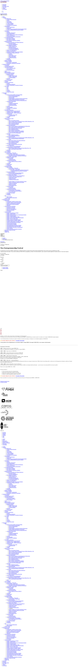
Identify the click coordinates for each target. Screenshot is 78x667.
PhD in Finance (9, 196)
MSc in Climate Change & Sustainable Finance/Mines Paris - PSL (20, 148)
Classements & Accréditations (12, 25)
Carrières (8, 106)
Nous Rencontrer (10, 107)
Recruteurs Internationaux (13, 44)
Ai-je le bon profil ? (12, 191)
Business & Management (11, 125)
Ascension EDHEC (12, 77)
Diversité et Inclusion (10, 73)
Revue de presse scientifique (11, 209)
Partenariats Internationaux (13, 48)
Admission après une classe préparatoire (13, 540)
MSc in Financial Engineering (14, 123)
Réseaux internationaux (11, 35)
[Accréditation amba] (7, 390)
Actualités (8, 58)
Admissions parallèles (12, 104)
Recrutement (5, 440)
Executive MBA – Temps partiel (12, 153)
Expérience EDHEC (10, 157)
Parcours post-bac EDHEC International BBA (14, 94)
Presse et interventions (12, 55)
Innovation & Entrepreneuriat (12, 143)
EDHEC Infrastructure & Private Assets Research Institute (16, 214)
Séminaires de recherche (11, 208)
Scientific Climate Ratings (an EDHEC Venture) (15, 221)
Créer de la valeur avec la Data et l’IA (15, 176)
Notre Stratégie (9, 22)
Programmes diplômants (11, 171)
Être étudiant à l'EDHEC (11, 38)
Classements (11, 158)
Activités (10, 53)
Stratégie (8, 31)
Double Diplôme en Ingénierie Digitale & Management (18, 98)
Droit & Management (10, 145)
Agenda (8, 117)
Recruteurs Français (12, 43)
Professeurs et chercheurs (11, 207)
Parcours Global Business (13, 96)
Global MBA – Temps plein (11, 152)
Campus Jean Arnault (10, 91)
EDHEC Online (7, 198)
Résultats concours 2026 (13, 114)
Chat (3, 436)
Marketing (8, 133)
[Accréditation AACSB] (6, 403)
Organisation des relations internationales (13, 36)
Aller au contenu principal (4, 0)
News (8, 538)
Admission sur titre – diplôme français (13, 111)
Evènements (9, 59)
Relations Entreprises (8, 41)
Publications (11, 54)
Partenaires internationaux (11, 32)
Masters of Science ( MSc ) (9, 118)
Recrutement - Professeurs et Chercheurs (13, 63)
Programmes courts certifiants (12, 174)
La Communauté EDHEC (9, 37)
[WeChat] (39, 334)
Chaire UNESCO (10, 228)
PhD (5, 195)
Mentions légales (5, 441)
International (7, 30)
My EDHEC (5, 9)
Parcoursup (11, 102)
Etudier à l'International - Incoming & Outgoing (15, 85)
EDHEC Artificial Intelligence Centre (13, 216)
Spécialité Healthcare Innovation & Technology (17, 154)
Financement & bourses (13, 105)
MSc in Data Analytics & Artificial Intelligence (17, 127)
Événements (5, 238)
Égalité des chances (10, 74)
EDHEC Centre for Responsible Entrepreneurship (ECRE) (17, 458)
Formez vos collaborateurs (11, 50)
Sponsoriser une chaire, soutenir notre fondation (15, 51)
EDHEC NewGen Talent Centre (12, 218)
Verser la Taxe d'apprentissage (12, 479)
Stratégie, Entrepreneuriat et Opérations (13, 203)
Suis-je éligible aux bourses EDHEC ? (15, 161)
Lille (7, 87)
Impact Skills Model (12, 56)
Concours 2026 (9, 113)
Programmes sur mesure (11, 192)
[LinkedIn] (39, 332)
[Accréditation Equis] (4, 397)
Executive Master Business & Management (16, 172)
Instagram (4, 433)
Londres (8, 519)
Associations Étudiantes (9, 67)
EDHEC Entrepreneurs (11, 27)
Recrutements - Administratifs (12, 62)
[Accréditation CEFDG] (6, 409)
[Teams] (39, 333)
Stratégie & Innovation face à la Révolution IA (17, 175)
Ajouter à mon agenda (4, 265)
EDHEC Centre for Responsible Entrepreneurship (15, 217)
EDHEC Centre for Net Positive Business (14, 219)
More (3, 437)
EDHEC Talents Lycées (13, 75)
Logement (6, 81)
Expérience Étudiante (6, 64)
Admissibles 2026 (12, 115)
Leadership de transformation (14, 179)
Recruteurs (4, 5)
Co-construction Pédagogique (14, 478)
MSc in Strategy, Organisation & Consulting (16, 560)
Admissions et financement (11, 101)
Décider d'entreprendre (13, 185)
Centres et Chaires (8, 639)
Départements (7, 200)
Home (4, 16)
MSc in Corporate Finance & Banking (15, 122)
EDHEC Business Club (13, 46)
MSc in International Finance (14, 124)
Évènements (9, 580)
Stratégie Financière (12, 178)
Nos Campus (7, 86)
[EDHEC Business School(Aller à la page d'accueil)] (3, 2)
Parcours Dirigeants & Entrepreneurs (15, 173)
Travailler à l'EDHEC (8, 61)
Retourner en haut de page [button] (4, 381)
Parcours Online (11, 97)
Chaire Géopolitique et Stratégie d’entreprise (14, 229)
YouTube (4, 435)
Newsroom (4, 4)
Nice (7, 89)
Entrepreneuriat (7, 26)
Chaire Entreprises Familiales (12, 224)
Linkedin (4, 434)
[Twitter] (39, 331)
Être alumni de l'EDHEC (11, 39)
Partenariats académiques (11, 84)
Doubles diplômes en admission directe (13, 147)
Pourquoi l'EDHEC (12, 159)
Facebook (4, 432)
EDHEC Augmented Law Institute (12, 212)
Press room (4, 7)
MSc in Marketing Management (14, 135)
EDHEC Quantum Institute (11, 215)
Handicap (8, 78)
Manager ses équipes (12, 184)
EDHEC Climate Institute (11, 213)
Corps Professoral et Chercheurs (10, 206)
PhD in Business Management (12, 197)
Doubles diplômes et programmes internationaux (15, 34)
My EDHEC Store (6, 6)
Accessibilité (5, 444)
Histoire (8, 20)
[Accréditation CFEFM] (4, 415)
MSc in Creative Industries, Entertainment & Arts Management (19, 126)
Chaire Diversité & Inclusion (11, 223)
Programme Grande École (9, 539)
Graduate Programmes (12, 57)
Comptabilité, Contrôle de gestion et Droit (14, 201)
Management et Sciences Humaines (13, 204)
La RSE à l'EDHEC (10, 23)
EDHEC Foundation (8, 60)
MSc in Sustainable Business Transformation (16, 131)
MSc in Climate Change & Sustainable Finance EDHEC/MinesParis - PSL (21, 121)
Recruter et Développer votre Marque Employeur (15, 42)
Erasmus (8, 83)
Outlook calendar (5, 268)
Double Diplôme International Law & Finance (16, 99)
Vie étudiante (7, 65)
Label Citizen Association (11, 68)
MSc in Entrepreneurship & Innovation (15, 128)
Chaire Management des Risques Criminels (14, 225)
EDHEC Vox (7, 659)
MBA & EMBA (7, 151)
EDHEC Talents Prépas (13, 76)
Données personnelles (6, 442)
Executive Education (8, 166)
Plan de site (4, 443)
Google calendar (5, 267)
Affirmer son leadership (13, 183)
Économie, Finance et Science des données (14, 202)
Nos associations (9, 499)
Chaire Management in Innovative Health (14, 226)
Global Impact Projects (10, 33)
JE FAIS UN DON (3, 13)
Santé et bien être (7, 71)
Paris (7, 88)
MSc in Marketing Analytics (13, 129)
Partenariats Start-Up (12, 47)
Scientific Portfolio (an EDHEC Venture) (14, 220)
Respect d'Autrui (9, 79)
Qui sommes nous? (8, 18)
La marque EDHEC (10, 24)
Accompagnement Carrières (9, 66)
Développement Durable (11, 136)
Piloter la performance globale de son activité (16, 182)
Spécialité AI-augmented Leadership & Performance (17, 155)
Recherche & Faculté (6, 199)
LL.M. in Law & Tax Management (15, 132)
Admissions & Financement (11, 160)
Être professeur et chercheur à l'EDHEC (13, 40)
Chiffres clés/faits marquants (11, 19)
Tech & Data (9, 139)
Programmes (9, 28)
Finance (8, 119)
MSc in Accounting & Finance (14, 120)
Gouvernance (9, 21)
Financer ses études (8, 80)
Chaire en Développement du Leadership (14, 222)
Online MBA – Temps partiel (12, 156)
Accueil (4, 237)
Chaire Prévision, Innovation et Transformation (14, 227)
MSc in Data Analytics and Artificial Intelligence (17, 140)
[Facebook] (39, 329)
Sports (6, 500)
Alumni (4, 8)
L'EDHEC (4, 17)
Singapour (8, 520)
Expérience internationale (9, 82)
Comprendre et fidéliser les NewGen (13, 52)
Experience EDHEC (10, 186)
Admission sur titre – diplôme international (14, 112)
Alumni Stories (9, 164)
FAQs (10, 162)
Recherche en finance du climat (10, 230)
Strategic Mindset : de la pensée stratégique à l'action (17, 181)
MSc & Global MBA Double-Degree (15, 149)
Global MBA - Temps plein (13, 168)
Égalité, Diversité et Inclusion (10, 72)
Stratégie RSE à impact (13, 177)
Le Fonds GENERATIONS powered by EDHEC (15, 459)
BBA (5, 93)
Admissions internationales (13, 103)
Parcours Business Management (14, 95)
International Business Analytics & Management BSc (18, 100)
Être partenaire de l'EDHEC (11, 45)
